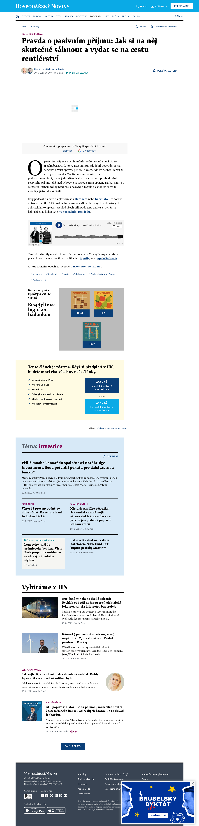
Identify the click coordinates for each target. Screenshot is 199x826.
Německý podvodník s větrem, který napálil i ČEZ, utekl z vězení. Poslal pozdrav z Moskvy (88, 638)
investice (50, 446)
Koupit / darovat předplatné (155, 774)
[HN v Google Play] (34, 810)
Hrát (80, 313)
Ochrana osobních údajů (116, 774)
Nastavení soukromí (114, 784)
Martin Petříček (42, 69)
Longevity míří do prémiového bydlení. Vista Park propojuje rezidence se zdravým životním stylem (43, 552)
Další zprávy (73, 746)
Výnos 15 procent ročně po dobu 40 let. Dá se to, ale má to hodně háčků (42, 512)
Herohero (81, 199)
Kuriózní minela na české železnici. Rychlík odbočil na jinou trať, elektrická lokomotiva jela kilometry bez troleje (91, 603)
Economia (82, 784)
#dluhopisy (79, 274)
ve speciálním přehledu (74, 211)
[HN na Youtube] (65, 795)
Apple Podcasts (107, 258)
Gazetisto (101, 199)
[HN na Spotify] (60, 795)
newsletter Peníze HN (87, 266)
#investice (36, 274)
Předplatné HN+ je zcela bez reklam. (112, 428)
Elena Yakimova (31, 669)
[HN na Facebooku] (46, 795)
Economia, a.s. (44, 778)
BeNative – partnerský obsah (39, 540)
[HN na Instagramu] (51, 795)
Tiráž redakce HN (86, 779)
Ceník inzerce (84, 794)
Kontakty (82, 774)
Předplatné (181, 6)
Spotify (85, 258)
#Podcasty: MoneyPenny (102, 274)
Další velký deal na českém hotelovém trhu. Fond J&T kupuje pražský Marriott (89, 544)
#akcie (65, 274)
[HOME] (17, 16)
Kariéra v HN (84, 789)
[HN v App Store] (56, 810)
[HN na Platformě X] (42, 795)
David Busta (58, 69)
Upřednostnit (89, 151)
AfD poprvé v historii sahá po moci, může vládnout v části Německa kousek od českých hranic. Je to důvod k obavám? (85, 711)
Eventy (145, 779)
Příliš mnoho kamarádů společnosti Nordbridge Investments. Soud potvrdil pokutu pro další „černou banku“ (68, 467)
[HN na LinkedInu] (56, 795)
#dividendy (52, 274)
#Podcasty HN (38, 279)
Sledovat (67, 151)
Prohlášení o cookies (114, 779)
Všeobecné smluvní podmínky (119, 789)
